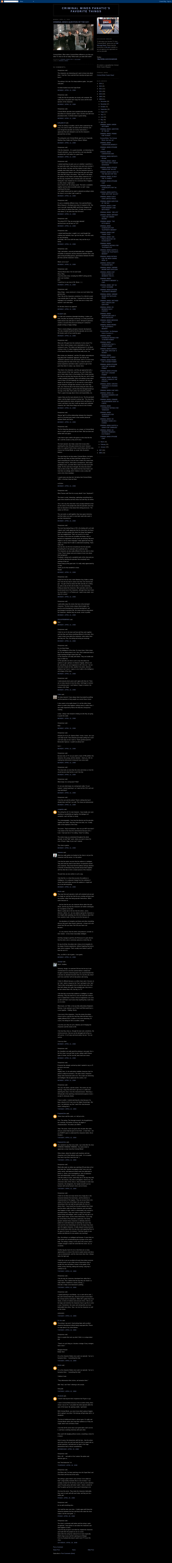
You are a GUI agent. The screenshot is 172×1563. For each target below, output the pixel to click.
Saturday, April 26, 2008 (67, 1542)
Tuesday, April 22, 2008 (67, 1109)
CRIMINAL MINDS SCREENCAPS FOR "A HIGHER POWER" (107, 344)
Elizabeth (60, 314)
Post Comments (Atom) (68, 1553)
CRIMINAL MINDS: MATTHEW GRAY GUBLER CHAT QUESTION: (109, 302)
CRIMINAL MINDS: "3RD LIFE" (109, 212)
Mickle (59, 891)
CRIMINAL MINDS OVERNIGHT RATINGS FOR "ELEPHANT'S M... (109, 245)
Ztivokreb (60, 1396)
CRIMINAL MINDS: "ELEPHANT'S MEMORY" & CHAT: (109, 280)
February (103, 444)
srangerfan (61, 809)
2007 (100, 450)
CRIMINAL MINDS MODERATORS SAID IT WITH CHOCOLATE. (108, 315)
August (103, 112)
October (103, 106)
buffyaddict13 (61, 123)
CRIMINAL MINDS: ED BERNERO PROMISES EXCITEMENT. (107, 432)
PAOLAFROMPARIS (64, 619)
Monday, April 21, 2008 (67, 90)
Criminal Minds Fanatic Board (105, 75)
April (102, 122)
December (104, 101)
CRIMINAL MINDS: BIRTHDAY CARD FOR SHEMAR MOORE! (109, 217)
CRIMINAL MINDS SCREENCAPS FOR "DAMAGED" (107, 414)
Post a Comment (58, 1547)
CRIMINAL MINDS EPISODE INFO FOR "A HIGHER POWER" (108, 373)
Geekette (60, 852)
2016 (100, 83)
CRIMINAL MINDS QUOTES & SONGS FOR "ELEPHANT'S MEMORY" (109, 252)
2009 (100, 96)
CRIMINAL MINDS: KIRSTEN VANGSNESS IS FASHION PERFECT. (108, 386)
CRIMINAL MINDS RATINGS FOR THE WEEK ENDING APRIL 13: (108, 258)
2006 (100, 453)
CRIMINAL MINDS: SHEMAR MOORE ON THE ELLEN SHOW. (108, 296)
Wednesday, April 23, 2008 (68, 1449)
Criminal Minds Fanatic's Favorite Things (86, 10)
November (104, 104)
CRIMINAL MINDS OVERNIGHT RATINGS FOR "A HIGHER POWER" (109, 337)
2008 (100, 99)
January (103, 447)
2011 (100, 91)
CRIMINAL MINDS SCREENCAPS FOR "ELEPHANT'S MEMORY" (108, 228)
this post (107, 47)
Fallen (59, 694)
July (102, 114)
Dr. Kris (60, 1320)
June (102, 117)
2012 (100, 89)
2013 (100, 86)
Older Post (91, 1550)
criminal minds (63, 60)
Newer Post (56, 1550)
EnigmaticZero (62, 1113)
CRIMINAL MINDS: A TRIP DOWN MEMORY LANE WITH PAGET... (108, 207)
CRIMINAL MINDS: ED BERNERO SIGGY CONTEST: (106, 309)
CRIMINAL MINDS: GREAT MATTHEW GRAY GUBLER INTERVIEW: (109, 163)
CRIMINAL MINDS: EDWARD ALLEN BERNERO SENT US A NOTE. (109, 401)
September (104, 109)
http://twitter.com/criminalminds (107, 59)
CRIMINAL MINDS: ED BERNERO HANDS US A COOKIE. (108, 421)
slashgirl (60, 961)
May (102, 119)
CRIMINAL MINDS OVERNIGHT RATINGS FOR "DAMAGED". (109, 408)
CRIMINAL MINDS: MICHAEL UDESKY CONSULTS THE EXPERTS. (108, 379)
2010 (100, 94)
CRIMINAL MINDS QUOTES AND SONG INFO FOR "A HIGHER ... (108, 350)
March (103, 442)
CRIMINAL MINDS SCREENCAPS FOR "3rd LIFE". (108, 187)
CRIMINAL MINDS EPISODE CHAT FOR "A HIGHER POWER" (108, 366)
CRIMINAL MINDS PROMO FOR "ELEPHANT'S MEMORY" (108, 326)
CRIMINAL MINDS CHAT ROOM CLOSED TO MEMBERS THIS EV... (107, 274)
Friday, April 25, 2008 (66, 1498)
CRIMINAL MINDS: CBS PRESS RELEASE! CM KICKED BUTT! (107, 239)
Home (74, 1550)
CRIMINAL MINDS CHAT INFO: (109, 390)
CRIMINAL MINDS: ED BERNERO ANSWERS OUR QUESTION (109, 395)
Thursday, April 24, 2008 (67, 1465)
